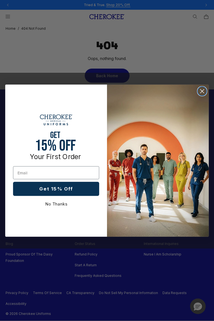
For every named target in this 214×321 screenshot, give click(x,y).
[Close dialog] (202, 91)
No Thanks (56, 204)
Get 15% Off (56, 189)
